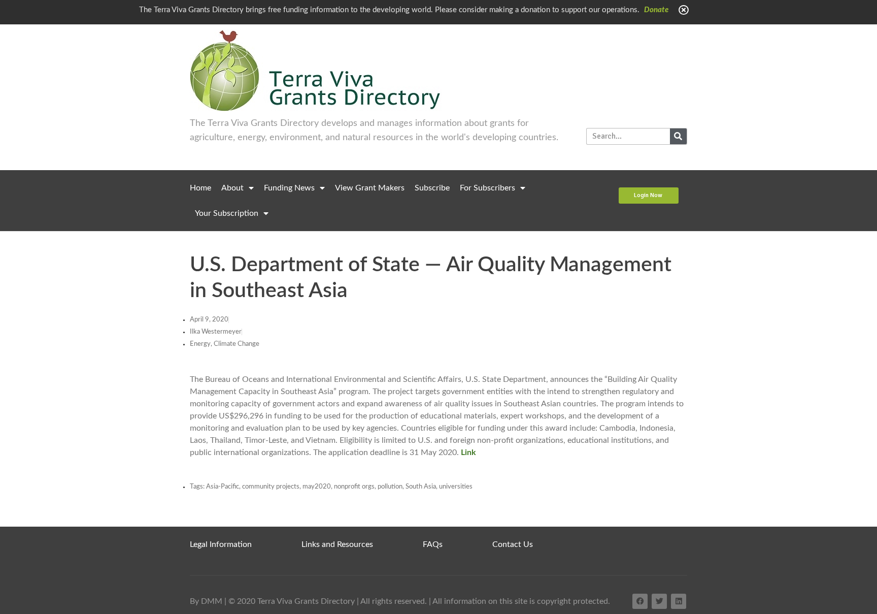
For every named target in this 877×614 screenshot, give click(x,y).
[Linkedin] (678, 601)
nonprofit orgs (354, 486)
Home (200, 188)
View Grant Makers (369, 188)
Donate (656, 10)
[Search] (678, 136)
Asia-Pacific (222, 486)
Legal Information (221, 544)
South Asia (421, 486)
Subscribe (432, 188)
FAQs (433, 544)
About (232, 188)
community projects (270, 486)
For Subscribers (487, 188)
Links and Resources (337, 544)
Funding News (289, 188)
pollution (390, 486)
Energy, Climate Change (224, 344)
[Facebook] (640, 601)
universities (456, 486)
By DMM (206, 601)
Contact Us (512, 544)
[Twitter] (659, 601)
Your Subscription (226, 213)
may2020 (316, 486)
